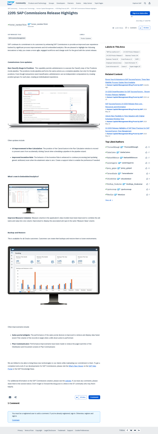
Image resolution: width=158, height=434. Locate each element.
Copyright (38, 430)
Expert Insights (134, 66)
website (68, 381)
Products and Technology (37, 3)
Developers (61, 3)
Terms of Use (29, 430)
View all (108, 200)
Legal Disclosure (50, 430)
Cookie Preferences (82, 430)
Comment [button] (94, 397)
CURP (136, 59)
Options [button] (131, 17)
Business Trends (130, 55)
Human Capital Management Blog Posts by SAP (125, 85)
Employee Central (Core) (113, 63)
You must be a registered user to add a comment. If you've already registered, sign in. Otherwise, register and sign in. (52, 415)
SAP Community (12, 8)
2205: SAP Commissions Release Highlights (43, 13)
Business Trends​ (111, 59)
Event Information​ (111, 66)
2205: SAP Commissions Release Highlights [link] (84, 8)
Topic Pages (99, 3)
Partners (71, 3)
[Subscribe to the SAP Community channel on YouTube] (135, 430)
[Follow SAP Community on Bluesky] (131, 430)
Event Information (130, 63)
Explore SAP (137, 3)
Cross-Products (125, 59)
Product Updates (86, 38)
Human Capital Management (45, 8)
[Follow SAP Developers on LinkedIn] (139, 430)
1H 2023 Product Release (130, 52)
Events (78, 3)
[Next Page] (129, 69)
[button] (140, 28)
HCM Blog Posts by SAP (62, 8)
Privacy (20, 430)
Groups (51, 3)
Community (21, 3)
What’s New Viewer (76, 366)
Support (70, 430)
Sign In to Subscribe (140, 13)
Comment (15, 420)
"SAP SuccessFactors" (112, 52)
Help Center (88, 3)
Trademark (61, 430)
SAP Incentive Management (17, 38)
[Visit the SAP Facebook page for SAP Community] (127, 430)
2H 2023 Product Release (113, 55)
